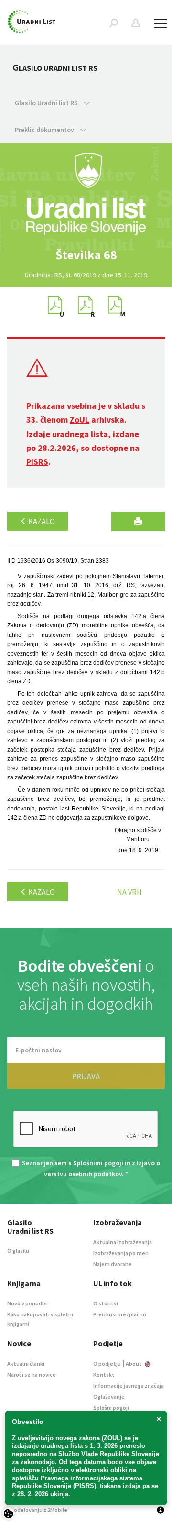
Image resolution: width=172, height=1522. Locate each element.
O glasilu (18, 1250)
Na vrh (129, 892)
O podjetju (107, 1363)
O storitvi (105, 1303)
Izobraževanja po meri (121, 1253)
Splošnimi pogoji (98, 1163)
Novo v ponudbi (27, 1303)
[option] (86, 255)
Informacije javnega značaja (128, 1385)
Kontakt (104, 1374)
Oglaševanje (109, 1396)
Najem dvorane (112, 1264)
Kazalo (41, 521)
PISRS (37, 461)
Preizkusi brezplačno (119, 1314)
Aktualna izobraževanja (122, 1242)
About (134, 1363)
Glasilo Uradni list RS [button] (47, 103)
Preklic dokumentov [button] (45, 129)
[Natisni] (138, 521)
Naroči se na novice (31, 1374)
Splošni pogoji (111, 1407)
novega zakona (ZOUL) (88, 1438)
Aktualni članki (25, 1363)
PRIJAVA (86, 1076)
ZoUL (79, 419)
